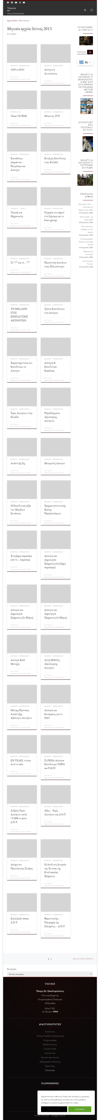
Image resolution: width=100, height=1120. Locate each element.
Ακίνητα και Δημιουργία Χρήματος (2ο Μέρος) (22, 613)
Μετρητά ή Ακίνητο (54, 463)
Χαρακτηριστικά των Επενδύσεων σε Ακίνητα (21, 366)
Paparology (50, 1065)
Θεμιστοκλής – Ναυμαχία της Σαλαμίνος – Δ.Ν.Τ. (54, 922)
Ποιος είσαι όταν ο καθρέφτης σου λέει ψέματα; (87, 229)
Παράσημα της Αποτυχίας (88, 252)
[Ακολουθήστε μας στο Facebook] (8, 2)
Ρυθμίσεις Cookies (54, 1109)
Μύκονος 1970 (52, 116)
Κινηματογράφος (50, 1040)
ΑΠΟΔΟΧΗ (80, 1109)
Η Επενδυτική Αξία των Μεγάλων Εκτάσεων (21, 509)
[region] (66, 1103)
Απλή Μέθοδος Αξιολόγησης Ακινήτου (52, 663)
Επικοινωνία (50, 1070)
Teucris (16, 77)
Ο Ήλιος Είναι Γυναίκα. (88, 262)
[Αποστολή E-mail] (24, 2)
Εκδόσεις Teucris (50, 1044)
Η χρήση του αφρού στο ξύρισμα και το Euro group (54, 216)
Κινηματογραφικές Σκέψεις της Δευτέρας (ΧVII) (86, 242)
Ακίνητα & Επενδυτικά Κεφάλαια (50, 366)
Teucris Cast (50, 1053)
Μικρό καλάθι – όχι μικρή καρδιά (86, 218)
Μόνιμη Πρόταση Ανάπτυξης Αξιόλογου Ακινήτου (21, 714)
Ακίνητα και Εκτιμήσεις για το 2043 (53, 714)
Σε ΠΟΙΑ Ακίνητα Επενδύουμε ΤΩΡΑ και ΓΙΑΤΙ (54, 764)
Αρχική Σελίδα (12, 20)
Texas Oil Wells (19, 116)
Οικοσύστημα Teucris (50, 1057)
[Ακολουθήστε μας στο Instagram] (20, 2)
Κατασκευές (50, 1031)
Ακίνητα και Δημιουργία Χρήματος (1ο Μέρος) (55, 613)
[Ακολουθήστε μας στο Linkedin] (12, 2)
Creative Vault (50, 1048)
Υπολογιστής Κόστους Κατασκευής (50, 1035)
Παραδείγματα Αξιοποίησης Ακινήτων (52, 416)
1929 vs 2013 (17, 69)
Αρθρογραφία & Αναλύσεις (50, 1061)
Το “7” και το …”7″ (20, 262)
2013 (21, 20)
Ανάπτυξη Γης (18, 463)
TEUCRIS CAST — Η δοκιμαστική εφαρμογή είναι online (85, 207)
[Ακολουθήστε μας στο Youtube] (16, 2)
